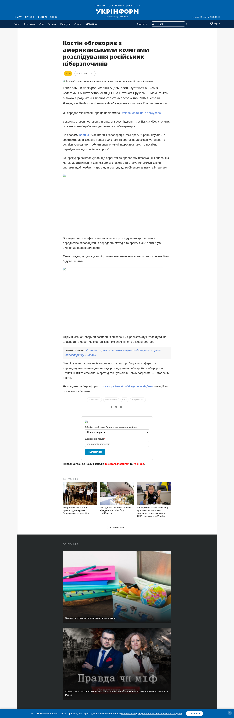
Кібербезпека (111, 400)
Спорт (77, 24)
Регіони (52, 24)
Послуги (18, 16)
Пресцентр (42, 16)
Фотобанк (29, 16)
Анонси (53, 16)
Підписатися (95, 451)
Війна (17, 24)
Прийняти (194, 713)
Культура (65, 24)
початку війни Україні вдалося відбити (127, 386)
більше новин (117, 527)
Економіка (30, 24)
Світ (41, 24)
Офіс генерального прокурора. (141, 113)
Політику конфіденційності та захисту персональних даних (151, 713)
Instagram (123, 464)
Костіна (84, 135)
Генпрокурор (94, 400)
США (124, 400)
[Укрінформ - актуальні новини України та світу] (117, 11)
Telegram (110, 464)
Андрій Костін (138, 400)
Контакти (141, 24)
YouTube (138, 464)
